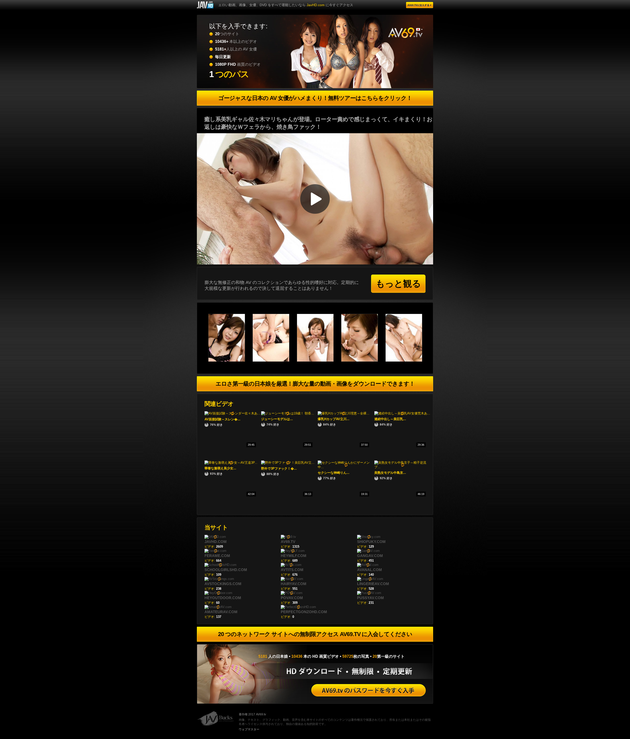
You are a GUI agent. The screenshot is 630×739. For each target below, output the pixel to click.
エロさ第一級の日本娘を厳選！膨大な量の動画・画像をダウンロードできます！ (315, 383)
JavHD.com (316, 5)
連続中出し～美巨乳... (390, 419)
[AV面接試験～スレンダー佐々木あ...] (232, 413)
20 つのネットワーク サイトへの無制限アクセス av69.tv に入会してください (315, 634)
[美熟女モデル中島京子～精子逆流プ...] (402, 467)
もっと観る (398, 284)
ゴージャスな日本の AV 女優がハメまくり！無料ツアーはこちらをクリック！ (315, 98)
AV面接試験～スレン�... (222, 419)
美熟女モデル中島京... (390, 473)
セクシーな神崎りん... (333, 473)
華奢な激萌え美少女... (220, 468)
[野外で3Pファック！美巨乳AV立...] (288, 462)
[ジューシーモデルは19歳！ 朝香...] (287, 413)
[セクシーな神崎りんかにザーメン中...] (346, 467)
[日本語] (419, 29)
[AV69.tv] (419, 5)
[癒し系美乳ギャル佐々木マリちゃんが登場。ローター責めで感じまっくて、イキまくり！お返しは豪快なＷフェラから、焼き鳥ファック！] (230, 360)
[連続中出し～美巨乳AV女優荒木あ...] (402, 413)
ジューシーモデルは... (277, 419)
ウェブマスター (249, 729)
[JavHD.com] (205, 4)
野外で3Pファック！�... (279, 468)
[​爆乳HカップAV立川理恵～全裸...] (343, 413)
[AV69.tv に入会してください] (368, 690)
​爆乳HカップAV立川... (333, 419)
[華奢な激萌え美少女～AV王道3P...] (231, 462)
